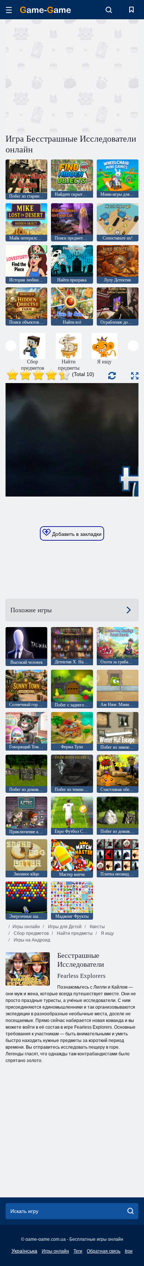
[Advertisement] (68, 75)
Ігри (129, 1251)
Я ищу (107, 933)
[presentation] (11, 345)
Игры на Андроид (31, 940)
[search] (130, 1211)
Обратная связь (103, 1251)
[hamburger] (9, 9)
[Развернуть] (134, 375)
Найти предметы (74, 933)
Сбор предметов (31, 933)
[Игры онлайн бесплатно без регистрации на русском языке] (45, 10)
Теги (77, 1251)
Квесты (97, 926)
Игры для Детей (64, 926)
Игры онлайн (26, 926)
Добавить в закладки (76, 534)
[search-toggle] (109, 10)
